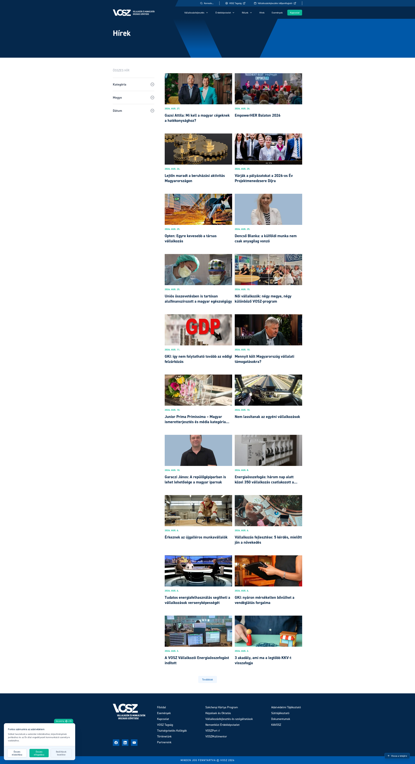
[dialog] (39, 741)
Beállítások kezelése (61, 753)
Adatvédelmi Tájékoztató (286, 707)
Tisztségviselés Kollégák (172, 730)
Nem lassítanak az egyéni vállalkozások (267, 416)
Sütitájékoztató (280, 713)
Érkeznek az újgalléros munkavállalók (196, 537)
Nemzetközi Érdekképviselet (222, 724)
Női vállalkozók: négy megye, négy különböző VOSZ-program (263, 299)
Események (277, 12)
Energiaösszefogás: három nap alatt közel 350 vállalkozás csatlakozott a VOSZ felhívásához (264, 482)
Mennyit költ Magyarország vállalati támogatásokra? (264, 359)
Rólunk (245, 12)
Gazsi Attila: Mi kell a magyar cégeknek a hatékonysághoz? (197, 118)
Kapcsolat (294, 12)
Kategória (119, 84)
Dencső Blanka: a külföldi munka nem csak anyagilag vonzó (266, 238)
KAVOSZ (276, 724)
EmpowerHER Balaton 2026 (257, 115)
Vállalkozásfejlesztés (194, 12)
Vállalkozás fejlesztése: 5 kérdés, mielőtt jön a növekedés (268, 540)
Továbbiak (207, 679)
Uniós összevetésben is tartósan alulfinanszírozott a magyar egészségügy (198, 299)
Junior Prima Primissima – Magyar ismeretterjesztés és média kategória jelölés (195, 421)
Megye (117, 97)
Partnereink (164, 742)
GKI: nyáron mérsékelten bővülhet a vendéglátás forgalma (264, 600)
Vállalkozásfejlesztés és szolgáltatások (229, 719)
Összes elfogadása (39, 753)
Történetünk (164, 736)
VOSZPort (211, 730)
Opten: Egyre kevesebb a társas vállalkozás (191, 238)
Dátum (117, 111)
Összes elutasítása (17, 753)
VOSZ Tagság (235, 3)
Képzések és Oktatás (218, 713)
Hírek (262, 12)
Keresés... (208, 3)
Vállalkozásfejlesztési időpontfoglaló (275, 3)
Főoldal (161, 707)
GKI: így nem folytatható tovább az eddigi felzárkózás (198, 359)
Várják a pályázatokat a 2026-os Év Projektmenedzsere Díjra (264, 178)
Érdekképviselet (223, 12)
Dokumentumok (280, 719)
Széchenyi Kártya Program (221, 707)
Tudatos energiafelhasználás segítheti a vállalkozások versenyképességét (197, 600)
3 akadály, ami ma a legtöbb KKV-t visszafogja (263, 660)
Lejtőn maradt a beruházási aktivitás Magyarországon (195, 178)
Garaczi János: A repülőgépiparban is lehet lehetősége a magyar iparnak (195, 479)
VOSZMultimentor (216, 736)
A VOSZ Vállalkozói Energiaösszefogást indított (197, 660)
